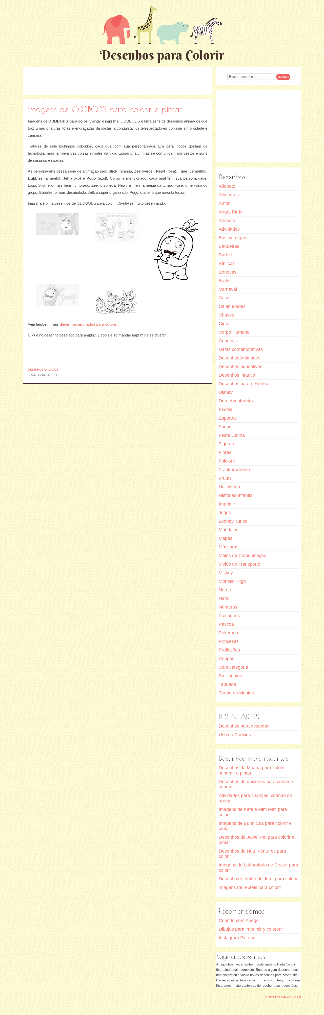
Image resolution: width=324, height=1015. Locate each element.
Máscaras (228, 546)
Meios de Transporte (239, 564)
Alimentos (229, 194)
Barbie (225, 254)
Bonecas (227, 272)
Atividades (229, 229)
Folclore (227, 461)
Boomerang (37, 374)
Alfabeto (227, 186)
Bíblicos (227, 263)
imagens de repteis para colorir (250, 887)
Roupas (226, 658)
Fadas (225, 426)
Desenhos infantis (237, 375)
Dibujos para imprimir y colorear (251, 929)
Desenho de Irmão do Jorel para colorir (258, 878)
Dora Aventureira (236, 400)
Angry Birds (230, 211)
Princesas (229, 641)
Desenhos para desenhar (244, 383)
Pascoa (226, 624)
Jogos (225, 512)
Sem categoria (233, 667)
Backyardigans (234, 237)
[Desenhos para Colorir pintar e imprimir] (162, 24)
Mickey (226, 572)
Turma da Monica (236, 692)
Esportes (228, 418)
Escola (225, 409)
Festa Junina (232, 435)
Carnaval (228, 289)
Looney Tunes (233, 521)
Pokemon (228, 632)
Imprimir (227, 503)
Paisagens (229, 615)
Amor (224, 203)
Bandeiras (229, 246)
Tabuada (227, 684)
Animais (227, 220)
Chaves (226, 315)
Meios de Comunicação (242, 555)
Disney (226, 392)
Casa (224, 297)
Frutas (225, 478)
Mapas (225, 538)
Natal (224, 598)
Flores (225, 452)
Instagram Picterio (237, 937)
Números (228, 607)
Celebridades (232, 306)
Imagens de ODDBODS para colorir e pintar (105, 109)
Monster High (232, 581)
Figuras (226, 443)
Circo (224, 323)
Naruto (225, 589)
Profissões (229, 649)
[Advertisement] (118, 80)
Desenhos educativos (240, 366)
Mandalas (228, 529)
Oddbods (55, 374)
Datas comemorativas (241, 349)
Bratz (224, 280)
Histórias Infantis (235, 495)
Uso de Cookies (235, 734)
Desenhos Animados (43, 369)
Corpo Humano (234, 332)
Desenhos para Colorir (162, 55)
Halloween (229, 486)
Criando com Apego (239, 920)
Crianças (228, 340)
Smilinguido (230, 675)
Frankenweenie (234, 469)
